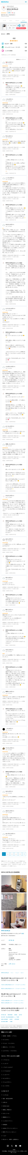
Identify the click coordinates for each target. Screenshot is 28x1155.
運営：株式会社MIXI (8, 1098)
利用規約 (5, 1124)
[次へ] (24, 854)
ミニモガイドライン (8, 1121)
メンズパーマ (6, 1074)
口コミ (22, 972)
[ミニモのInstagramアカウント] (8, 1146)
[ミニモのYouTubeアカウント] (20, 1146)
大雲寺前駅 (16, 1019)
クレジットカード (13, 952)
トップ (2, 1026)
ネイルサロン (6, 1039)
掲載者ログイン (6, 1117)
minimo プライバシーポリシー (10, 1128)
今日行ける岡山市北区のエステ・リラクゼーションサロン (13, 984)
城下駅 (20, 1014)
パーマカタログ (6, 1071)
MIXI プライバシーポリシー (9, 1132)
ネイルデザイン (6, 1078)
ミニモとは (5, 1095)
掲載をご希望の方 (7, 1109)
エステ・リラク (9, 1026)
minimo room (6, 1106)
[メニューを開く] (26, 2)
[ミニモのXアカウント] (12, 1146)
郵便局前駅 (10, 1014)
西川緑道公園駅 (4, 1021)
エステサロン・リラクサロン (10, 1050)
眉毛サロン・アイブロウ (9, 1047)
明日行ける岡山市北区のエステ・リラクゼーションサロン (13, 988)
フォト (10, 20)
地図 (22, 933)
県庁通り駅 (19, 1026)
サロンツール (6, 1113)
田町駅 (15, 1014)
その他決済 (11, 958)
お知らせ (5, 1102)
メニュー (17, 20)
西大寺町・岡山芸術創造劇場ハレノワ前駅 (10, 1017)
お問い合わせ (12, 964)
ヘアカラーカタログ (8, 1067)
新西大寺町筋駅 (4, 1019)
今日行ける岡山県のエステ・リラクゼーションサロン (12, 1000)
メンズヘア (5, 1063)
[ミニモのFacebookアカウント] (16, 1146)
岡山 (14, 1026)
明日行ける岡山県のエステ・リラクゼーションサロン (12, 1002)
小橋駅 (11, 1021)
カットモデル (6, 1086)
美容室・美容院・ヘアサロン (10, 1036)
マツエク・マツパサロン (9, 1043)
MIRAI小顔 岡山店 (5, 1027)
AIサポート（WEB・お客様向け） (11, 1139)
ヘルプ (4, 1135)
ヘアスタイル (6, 1060)
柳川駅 (11, 1019)
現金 (10, 948)
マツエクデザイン (7, 1082)
